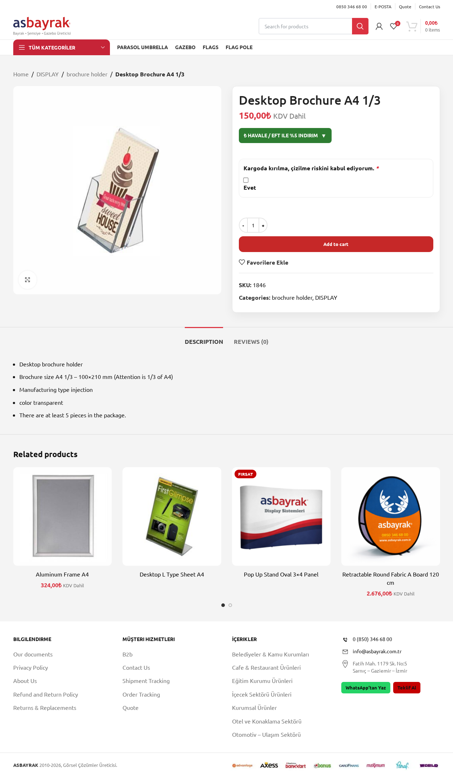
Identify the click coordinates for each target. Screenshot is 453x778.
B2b (127, 654)
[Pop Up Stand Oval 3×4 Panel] (281, 516)
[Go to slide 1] (223, 605)
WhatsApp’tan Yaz (366, 687)
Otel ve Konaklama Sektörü (267, 721)
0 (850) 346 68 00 (372, 639)
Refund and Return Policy (45, 694)
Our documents (33, 654)
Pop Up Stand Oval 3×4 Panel (281, 574)
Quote (130, 707)
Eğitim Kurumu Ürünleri (262, 680)
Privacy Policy (30, 667)
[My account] (379, 26)
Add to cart (335, 244)
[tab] (204, 338)
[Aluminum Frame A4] (62, 516)
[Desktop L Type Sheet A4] (171, 516)
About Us (25, 680)
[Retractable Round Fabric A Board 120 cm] (390, 516)
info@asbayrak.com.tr (377, 651)
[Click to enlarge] (28, 280)
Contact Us (136, 667)
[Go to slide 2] (230, 605)
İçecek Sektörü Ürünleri (261, 694)
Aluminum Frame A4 (62, 574)
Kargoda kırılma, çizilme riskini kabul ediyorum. (311, 168)
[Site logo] (42, 25)
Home (21, 73)
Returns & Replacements (44, 707)
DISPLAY (48, 73)
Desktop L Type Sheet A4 (172, 574)
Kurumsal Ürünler (254, 707)
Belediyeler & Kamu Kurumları (270, 654)
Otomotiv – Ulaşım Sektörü (266, 734)
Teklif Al (406, 687)
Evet (250, 187)
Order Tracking (141, 694)
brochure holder (87, 73)
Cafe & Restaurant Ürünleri (266, 667)
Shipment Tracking (146, 680)
